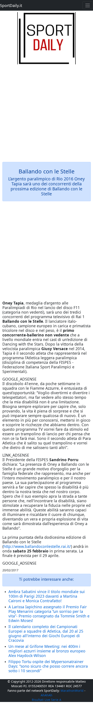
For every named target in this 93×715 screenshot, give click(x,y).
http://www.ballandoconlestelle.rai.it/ (37, 546)
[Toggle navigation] (87, 5)
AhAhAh (46, 695)
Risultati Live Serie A (46, 700)
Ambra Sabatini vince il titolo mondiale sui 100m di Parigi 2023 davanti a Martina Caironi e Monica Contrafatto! (46, 596)
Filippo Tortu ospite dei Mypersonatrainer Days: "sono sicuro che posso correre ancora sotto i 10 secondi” (48, 666)
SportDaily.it (11, 5)
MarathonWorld (72, 690)
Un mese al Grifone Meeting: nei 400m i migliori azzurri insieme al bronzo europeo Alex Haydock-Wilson (46, 651)
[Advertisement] (46, 111)
